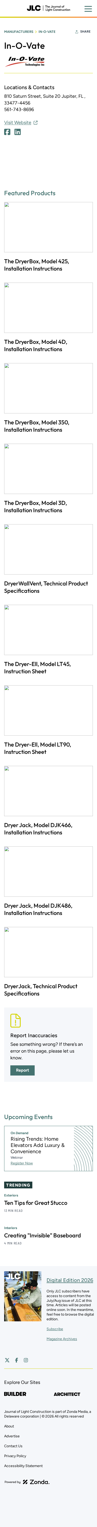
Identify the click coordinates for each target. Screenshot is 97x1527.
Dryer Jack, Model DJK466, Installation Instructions (38, 828)
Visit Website (17, 122)
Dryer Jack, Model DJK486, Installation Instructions (38, 909)
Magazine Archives (62, 1339)
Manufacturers (18, 31)
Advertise (12, 1436)
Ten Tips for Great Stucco (35, 1202)
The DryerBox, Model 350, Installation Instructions (36, 426)
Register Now (22, 1163)
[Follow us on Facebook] (16, 1360)
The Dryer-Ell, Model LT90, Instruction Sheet (37, 748)
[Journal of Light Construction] (48, 8)
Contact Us (13, 1446)
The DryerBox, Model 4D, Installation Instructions (35, 345)
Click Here (7, 132)
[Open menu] (88, 9)
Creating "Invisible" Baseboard (42, 1235)
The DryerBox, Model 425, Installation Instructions (36, 265)
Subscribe (55, 1329)
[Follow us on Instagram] (26, 1360)
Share (85, 31)
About (9, 1426)
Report (22, 1070)
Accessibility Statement (23, 1466)
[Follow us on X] (7, 1360)
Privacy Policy (15, 1456)
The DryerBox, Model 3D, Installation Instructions (35, 506)
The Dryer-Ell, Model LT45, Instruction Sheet (37, 667)
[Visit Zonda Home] (27, 1482)
